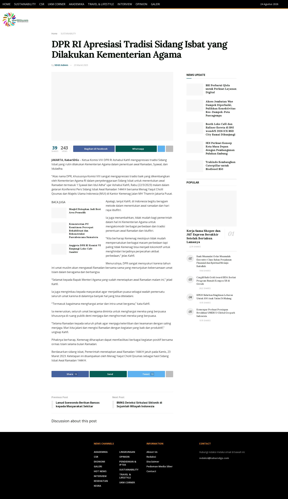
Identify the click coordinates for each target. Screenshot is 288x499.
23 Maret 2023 (81, 65)
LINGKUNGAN (127, 451)
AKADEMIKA (76, 4)
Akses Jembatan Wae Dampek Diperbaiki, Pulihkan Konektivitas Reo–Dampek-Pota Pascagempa (221, 108)
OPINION (141, 4)
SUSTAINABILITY (25, 4)
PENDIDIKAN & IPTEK (127, 463)
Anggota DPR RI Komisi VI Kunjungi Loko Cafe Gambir (85, 248)
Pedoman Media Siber (159, 466)
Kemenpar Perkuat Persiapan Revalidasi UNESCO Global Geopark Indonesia (215, 313)
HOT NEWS (100, 471)
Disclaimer (152, 461)
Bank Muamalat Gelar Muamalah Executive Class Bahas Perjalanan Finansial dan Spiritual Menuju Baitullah (214, 261)
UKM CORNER (56, 4)
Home (54, 33)
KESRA (97, 485)
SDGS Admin (61, 65)
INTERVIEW (125, 4)
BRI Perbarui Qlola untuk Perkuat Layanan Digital (221, 89)
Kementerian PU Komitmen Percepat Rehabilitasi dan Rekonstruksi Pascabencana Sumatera (83, 230)
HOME (6, 4)
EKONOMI (99, 461)
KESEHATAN (101, 480)
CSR (41, 4)
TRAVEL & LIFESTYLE (101, 4)
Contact (151, 471)
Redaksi (151, 456)
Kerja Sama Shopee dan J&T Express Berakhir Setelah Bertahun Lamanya (203, 236)
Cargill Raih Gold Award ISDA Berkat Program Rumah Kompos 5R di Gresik (216, 280)
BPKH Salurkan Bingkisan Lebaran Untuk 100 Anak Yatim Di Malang (214, 297)
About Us (152, 451)
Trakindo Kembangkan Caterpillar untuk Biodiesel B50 (221, 165)
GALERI (155, 4)
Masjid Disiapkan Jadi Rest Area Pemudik (85, 211)
